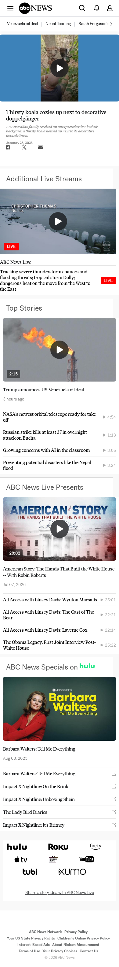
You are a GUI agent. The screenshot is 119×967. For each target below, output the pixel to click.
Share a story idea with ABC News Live (59, 892)
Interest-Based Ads (33, 944)
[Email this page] (40, 147)
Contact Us (89, 951)
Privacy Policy (76, 931)
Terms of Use (29, 951)
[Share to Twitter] (24, 147)
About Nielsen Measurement (75, 944)
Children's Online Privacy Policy (83, 938)
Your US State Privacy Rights (31, 938)
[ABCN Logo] (35, 8)
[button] (10, 7)
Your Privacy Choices (59, 951)
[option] (25, 24)
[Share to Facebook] (8, 147)
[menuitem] (22, 24)
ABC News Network (45, 931)
